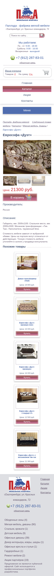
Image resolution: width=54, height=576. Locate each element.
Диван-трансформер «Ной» (27, 280)
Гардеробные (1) (13, 551)
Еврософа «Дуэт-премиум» (27, 368)
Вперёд (46, 155)
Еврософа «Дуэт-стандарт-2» (27, 412)
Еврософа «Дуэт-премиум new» (27, 324)
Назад (8, 155)
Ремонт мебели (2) (14, 555)
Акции (27, 94)
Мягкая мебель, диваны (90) (20, 524)
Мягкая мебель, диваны (34, 126)
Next (48, 179)
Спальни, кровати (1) (16, 529)
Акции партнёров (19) (16, 560)
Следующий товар (41, 122)
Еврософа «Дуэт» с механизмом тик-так (27, 456)
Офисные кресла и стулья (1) (20, 546)
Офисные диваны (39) (16, 537)
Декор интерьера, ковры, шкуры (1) (24, 542)
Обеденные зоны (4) (15, 520)
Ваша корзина (13, 71)
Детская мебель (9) (15, 533)
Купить (27, 289)
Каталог (27, 89)
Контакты (27, 100)
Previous (8, 179)
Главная (27, 83)
